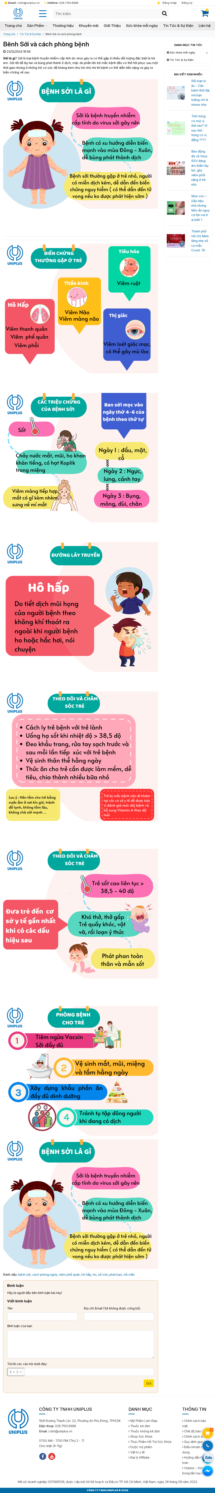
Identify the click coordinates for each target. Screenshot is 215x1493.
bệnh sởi (24, 1275)
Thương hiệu (63, 25)
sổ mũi (103, 1275)
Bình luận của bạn (19, 1326)
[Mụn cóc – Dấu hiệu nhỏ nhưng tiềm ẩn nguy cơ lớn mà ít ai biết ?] (176, 208)
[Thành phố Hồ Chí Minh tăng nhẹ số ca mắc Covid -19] (176, 241)
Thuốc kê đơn (140, 1426)
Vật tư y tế (137, 1452)
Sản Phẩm (35, 25)
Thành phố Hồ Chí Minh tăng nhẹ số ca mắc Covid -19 (200, 240)
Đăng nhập (169, 2)
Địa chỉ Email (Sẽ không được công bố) (112, 1308)
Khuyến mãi (88, 25)
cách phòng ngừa (44, 1275)
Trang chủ (13, 25)
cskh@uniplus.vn (24, 2)
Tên (10, 1308)
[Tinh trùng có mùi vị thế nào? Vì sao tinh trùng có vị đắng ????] (176, 128)
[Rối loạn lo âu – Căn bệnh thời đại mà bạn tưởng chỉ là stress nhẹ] (176, 93)
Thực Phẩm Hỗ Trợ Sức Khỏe (151, 1442)
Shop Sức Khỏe (141, 1436)
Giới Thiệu (112, 25)
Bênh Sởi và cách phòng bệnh (64, 34)
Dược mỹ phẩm (141, 1447)
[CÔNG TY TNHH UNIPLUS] (18, 13)
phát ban (115, 1275)
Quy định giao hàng (197, 1442)
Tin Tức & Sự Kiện (178, 25)
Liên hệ (205, 25)
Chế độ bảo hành (195, 1431)
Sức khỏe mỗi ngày (142, 25)
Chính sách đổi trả (196, 1436)
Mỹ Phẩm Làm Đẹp (143, 1421)
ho (94, 1275)
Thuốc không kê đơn (145, 1431)
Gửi (148, 1383)
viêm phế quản (69, 1275)
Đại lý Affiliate (139, 1457)
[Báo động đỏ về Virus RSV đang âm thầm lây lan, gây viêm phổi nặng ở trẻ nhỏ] (176, 168)
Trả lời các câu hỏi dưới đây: (27, 1364)
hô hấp (86, 1275)
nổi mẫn (129, 1275)
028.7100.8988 (62, 2)
